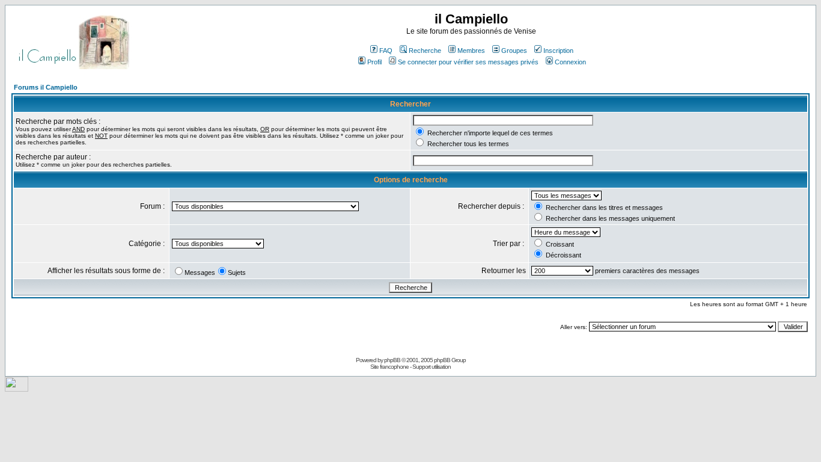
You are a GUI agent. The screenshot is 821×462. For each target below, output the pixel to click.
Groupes (514, 50)
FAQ (385, 50)
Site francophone (389, 366)
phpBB (392, 360)
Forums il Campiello (46, 87)
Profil (374, 62)
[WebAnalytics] (16, 388)
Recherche (425, 50)
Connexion (570, 62)
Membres (471, 50)
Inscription (558, 50)
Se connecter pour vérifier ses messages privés (468, 62)
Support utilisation (431, 366)
